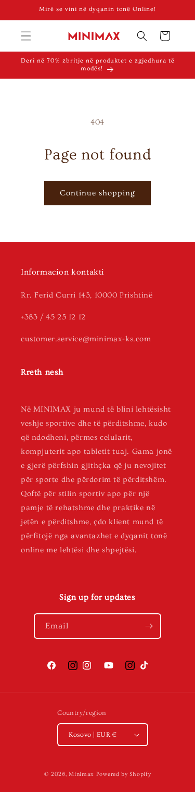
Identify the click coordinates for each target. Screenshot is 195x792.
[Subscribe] (148, 626)
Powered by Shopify (123, 774)
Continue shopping (97, 193)
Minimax (81, 774)
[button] (26, 35)
